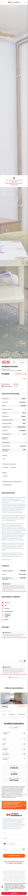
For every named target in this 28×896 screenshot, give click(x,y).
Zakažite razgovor (14, 855)
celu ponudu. (14, 184)
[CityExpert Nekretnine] (14, 2)
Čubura (4, 369)
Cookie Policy (8, 887)
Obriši (22, 733)
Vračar (8, 369)
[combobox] (16, 843)
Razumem (14, 893)
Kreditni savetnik (7, 819)
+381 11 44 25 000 (15, 863)
